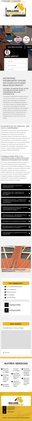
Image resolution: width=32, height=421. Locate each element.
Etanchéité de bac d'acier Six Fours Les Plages (6, 378)
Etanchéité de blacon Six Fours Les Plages (17, 384)
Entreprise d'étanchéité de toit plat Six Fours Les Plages (27, 372)
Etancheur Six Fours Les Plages (6, 370)
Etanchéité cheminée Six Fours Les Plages (17, 376)
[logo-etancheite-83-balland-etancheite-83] (16, 8)
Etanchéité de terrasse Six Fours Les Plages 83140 (27, 381)
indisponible (6, 1)
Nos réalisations (15, 47)
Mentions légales (24, 417)
